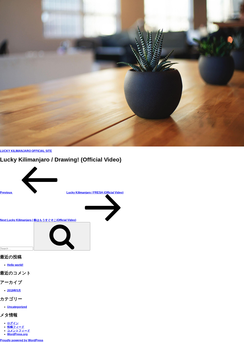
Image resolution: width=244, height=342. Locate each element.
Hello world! (15, 264)
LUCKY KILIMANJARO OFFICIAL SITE (26, 150)
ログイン (13, 323)
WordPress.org (17, 334)
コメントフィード (18, 330)
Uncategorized (17, 306)
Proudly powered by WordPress (21, 340)
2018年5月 (14, 290)
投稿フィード (15, 326)
